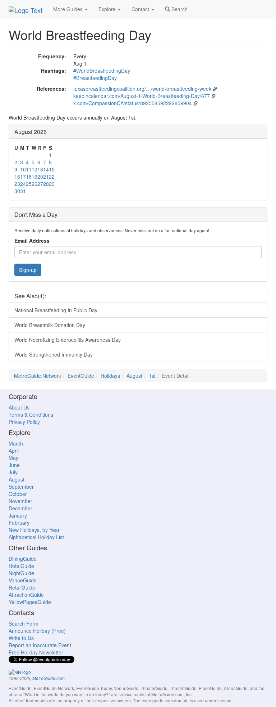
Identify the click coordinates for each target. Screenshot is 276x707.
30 (17, 190)
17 (23, 176)
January (18, 515)
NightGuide (21, 573)
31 (23, 190)
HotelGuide (21, 565)
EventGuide (81, 375)
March (16, 443)
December (20, 508)
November (20, 501)
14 (46, 169)
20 (40, 176)
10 (23, 169)
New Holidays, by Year (34, 529)
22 (52, 176)
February (19, 522)
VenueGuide (23, 580)
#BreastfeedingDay (95, 77)
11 (29, 169)
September (21, 486)
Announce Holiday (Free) (37, 630)
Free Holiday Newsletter (36, 652)
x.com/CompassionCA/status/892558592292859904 (132, 103)
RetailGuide (22, 587)
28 (46, 183)
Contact (141, 9)
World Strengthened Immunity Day (53, 354)
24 (23, 183)
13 (40, 169)
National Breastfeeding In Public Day (55, 310)
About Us (19, 407)
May (13, 457)
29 (52, 183)
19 (34, 176)
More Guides (68, 9)
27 (40, 183)
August (134, 375)
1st (152, 375)
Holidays (110, 375)
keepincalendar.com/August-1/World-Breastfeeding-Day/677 (141, 95)
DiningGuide (23, 558)
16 (17, 176)
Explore (107, 9)
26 (34, 183)
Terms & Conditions (31, 414)
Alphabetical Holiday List (36, 537)
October (18, 493)
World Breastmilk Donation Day (49, 324)
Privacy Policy (24, 421)
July (13, 472)
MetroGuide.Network (37, 375)
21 (46, 176)
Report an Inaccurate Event (40, 645)
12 (34, 169)
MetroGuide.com (48, 678)
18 (29, 176)
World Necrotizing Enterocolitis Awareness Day (67, 339)
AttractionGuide (26, 594)
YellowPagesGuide (30, 601)
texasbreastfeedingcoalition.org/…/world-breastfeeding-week (142, 88)
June (14, 465)
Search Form (23, 623)
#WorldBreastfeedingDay (101, 70)
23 (17, 183)
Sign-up (28, 269)
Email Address (32, 240)
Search (179, 9)
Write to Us (21, 637)
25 (29, 183)
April (14, 450)
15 (52, 169)
